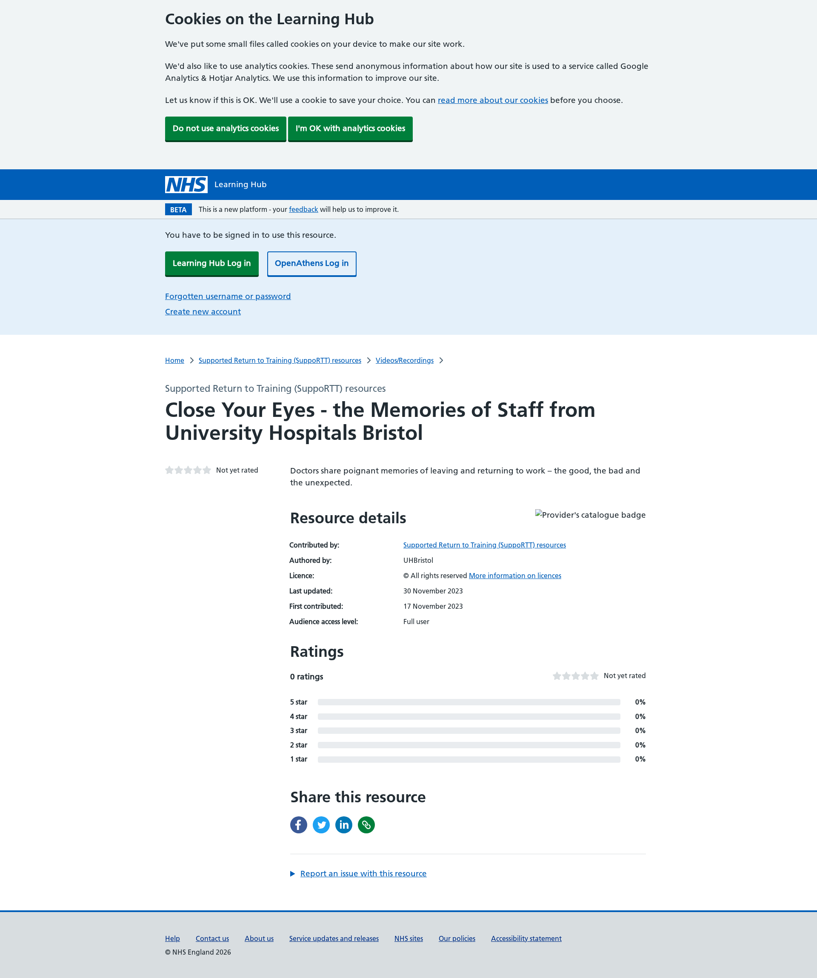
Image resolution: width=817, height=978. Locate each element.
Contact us (212, 938)
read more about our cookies (493, 100)
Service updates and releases (334, 938)
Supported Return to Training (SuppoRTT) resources (280, 360)
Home (174, 360)
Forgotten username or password (228, 296)
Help (172, 938)
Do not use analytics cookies (226, 128)
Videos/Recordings (405, 360)
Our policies (457, 938)
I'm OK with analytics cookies (350, 128)
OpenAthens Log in (312, 263)
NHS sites (408, 938)
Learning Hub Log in (212, 263)
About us (259, 938)
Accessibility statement (526, 938)
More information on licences (515, 575)
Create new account (203, 311)
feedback (303, 209)
